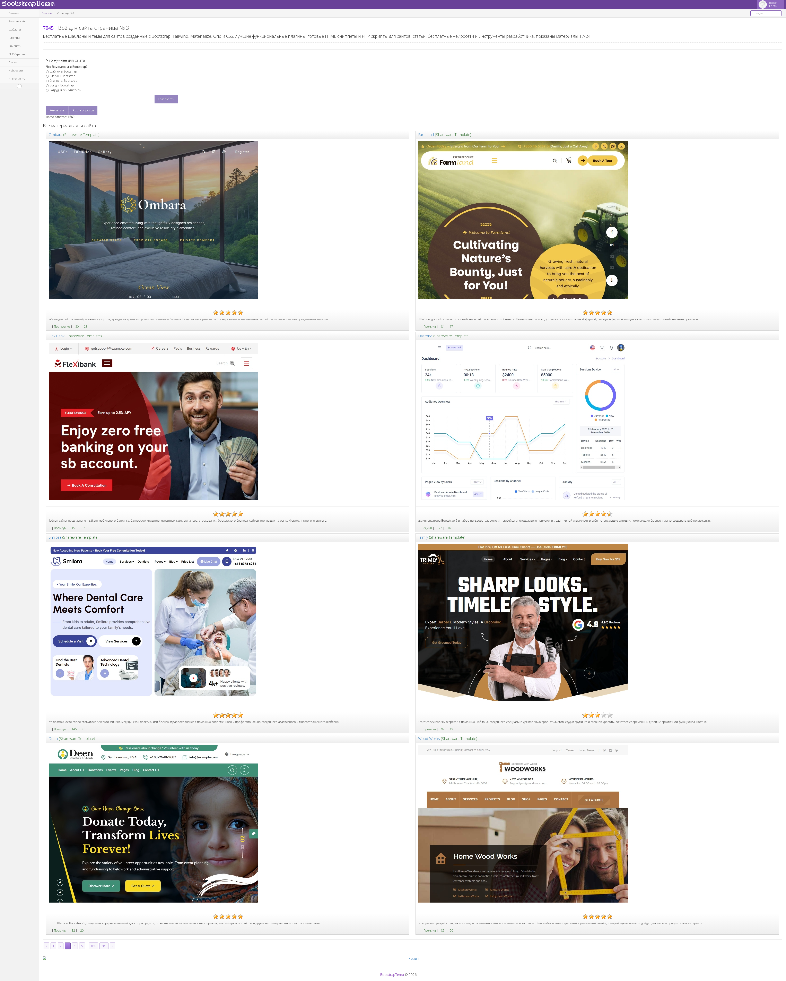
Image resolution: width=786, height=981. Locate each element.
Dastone (425, 335)
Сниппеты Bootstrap (63, 81)
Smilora (55, 537)
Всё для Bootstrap (62, 85)
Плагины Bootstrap (62, 76)
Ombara (55, 134)
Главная (47, 13)
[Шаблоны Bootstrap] (50, 327)
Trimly (423, 537)
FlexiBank (56, 335)
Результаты (57, 110)
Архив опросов (83, 110)
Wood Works (429, 738)
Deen (53, 738)
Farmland (426, 134)
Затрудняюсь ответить (65, 90)
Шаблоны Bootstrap (63, 71)
